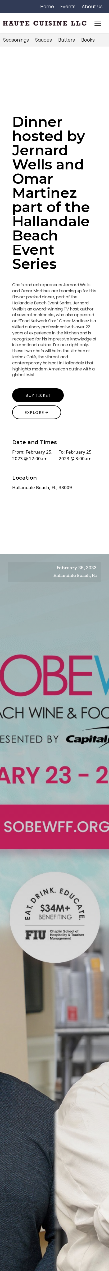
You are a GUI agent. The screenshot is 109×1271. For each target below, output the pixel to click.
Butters (66, 40)
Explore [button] (35, 412)
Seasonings (16, 40)
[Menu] (97, 23)
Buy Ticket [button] (38, 395)
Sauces (43, 40)
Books (88, 40)
